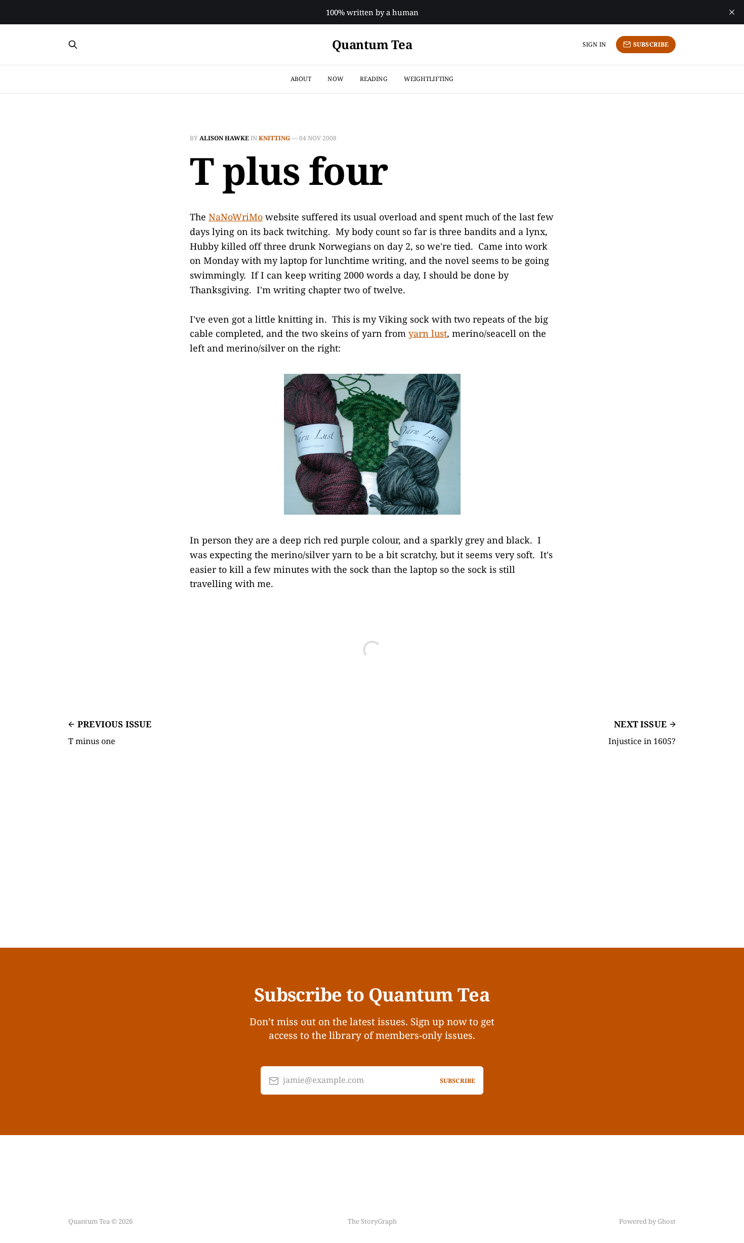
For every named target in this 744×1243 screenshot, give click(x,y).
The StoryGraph (372, 1221)
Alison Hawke (224, 138)
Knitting (274, 138)
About (301, 78)
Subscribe (651, 44)
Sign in (594, 44)
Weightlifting (429, 78)
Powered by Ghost (647, 1221)
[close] (732, 12)
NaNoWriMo (236, 217)
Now (335, 78)
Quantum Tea (372, 44)
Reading (374, 78)
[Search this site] (72, 44)
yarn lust (427, 333)
